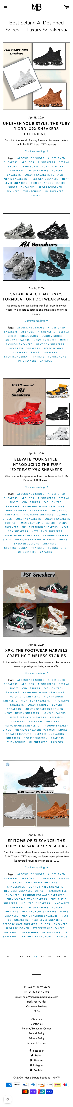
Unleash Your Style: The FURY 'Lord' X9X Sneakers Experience (36, 128)
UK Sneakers (54, 191)
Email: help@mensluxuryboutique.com (36, 997)
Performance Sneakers (48, 182)
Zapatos (35, 195)
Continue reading (35, 151)
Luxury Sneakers (17, 340)
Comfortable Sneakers (46, 886)
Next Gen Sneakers (45, 178)
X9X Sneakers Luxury (36, 936)
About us (36, 1019)
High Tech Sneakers (35, 700)
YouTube (38, 1070)
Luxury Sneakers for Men (44, 174)
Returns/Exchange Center (36, 1029)
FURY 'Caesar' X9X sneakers (27, 899)
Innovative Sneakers (38, 514)
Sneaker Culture (26, 543)
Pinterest (38, 1060)
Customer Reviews (36, 1006)
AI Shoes (27, 162)
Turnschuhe (32, 191)
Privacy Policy (36, 1038)
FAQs (36, 1011)
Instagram (38, 1065)
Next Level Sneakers (24, 348)
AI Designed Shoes (30, 158)
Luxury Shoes (38, 170)
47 (42, 956)
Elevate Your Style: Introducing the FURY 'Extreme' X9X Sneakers (36, 464)
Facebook (38, 1051)
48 (49, 956)
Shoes (13, 187)
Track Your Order (36, 1002)
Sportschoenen (50, 187)
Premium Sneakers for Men (35, 539)
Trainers (13, 191)
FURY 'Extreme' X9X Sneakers (27, 510)
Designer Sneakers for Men (25, 890)
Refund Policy (36, 1033)
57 (58, 956)
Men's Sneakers (15, 178)
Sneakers (28, 187)
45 (28, 956)
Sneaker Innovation (49, 734)
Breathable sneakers (41, 882)
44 (21, 956)
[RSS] (65, 30)
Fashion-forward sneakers (43, 506)
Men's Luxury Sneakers (38, 522)
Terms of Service (36, 1043)
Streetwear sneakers (49, 928)
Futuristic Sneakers (25, 696)
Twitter (38, 1055)
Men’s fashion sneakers (40, 527)
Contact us (37, 1024)
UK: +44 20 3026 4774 (36, 987)
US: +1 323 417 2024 (36, 992)
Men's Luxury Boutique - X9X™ (42, 1078)
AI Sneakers (46, 162)
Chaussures (30, 166)
